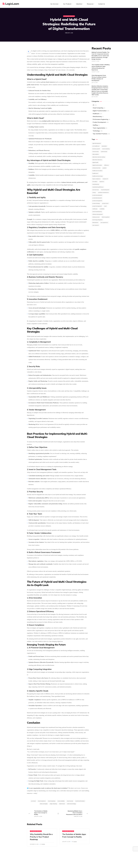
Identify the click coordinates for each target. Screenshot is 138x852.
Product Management (97, 200)
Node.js (94, 192)
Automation (104, 146)
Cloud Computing (51, 801)
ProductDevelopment (97, 198)
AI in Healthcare (96, 146)
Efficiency (106, 165)
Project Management (97, 206)
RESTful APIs (95, 208)
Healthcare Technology (97, 176)
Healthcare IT (95, 173)
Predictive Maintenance (103, 192)
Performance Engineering (100, 119)
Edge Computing (53, 803)
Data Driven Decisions (97, 159)
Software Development (97, 214)
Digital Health (95, 162)
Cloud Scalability (61, 801)
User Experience (104, 222)
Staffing (95, 125)
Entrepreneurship (96, 167)
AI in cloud (33, 801)
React (105, 206)
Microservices (96, 189)
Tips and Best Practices (69, 16)
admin (43, 844)
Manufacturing (97, 116)
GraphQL (104, 167)
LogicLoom (102, 181)
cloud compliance (42, 801)
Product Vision (105, 203)
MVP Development (105, 189)
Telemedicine (95, 222)
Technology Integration (97, 219)
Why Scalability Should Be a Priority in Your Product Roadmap (41, 837)
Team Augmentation (99, 128)
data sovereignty (43, 803)
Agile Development (97, 143)
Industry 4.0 (105, 178)
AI (93, 105)
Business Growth (96, 148)
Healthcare (96, 113)
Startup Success (96, 217)
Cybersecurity (104, 151)
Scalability (102, 208)
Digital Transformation (100, 111)
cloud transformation (80, 801)
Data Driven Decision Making (99, 157)
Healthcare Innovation (97, 170)
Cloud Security (70, 801)
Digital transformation (97, 165)
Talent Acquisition (105, 217)
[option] (42, 838)
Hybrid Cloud (62, 803)
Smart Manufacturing (97, 211)
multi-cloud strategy (71, 803)
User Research (96, 225)
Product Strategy (96, 203)
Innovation (95, 181)
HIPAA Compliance (96, 178)
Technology (96, 131)
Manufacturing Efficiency (98, 187)
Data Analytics (96, 154)
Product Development (99, 122)
